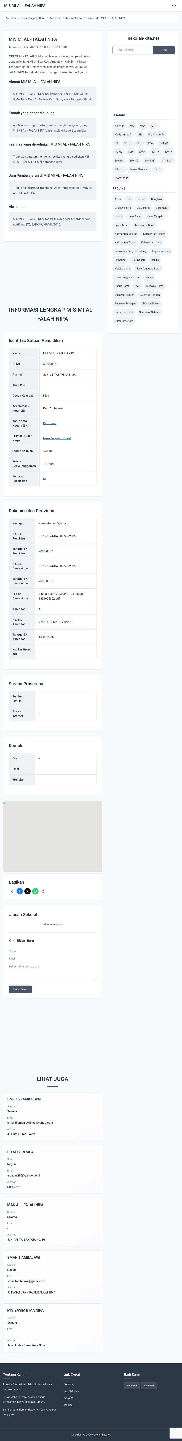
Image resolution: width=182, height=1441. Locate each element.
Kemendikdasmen (29, 1409)
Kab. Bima (49, 423)
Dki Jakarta (143, 207)
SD (116, 143)
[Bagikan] (12, 891)
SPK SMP (149, 160)
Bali (129, 199)
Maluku (155, 260)
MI (31, 61)
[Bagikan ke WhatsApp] (35, 891)
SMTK (168, 152)
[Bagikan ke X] (27, 891)
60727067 (49, 364)
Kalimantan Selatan (126, 233)
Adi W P (119, 125)
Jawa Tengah (155, 216)
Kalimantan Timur (125, 242)
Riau (137, 286)
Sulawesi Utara (151, 303)
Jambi (118, 216)
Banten (141, 199)
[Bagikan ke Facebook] (20, 891)
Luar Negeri (138, 260)
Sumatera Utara (124, 320)
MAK (142, 125)
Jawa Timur (122, 225)
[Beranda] (174, 5)
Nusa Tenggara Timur (127, 277)
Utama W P (121, 178)
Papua (149, 277)
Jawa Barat (134, 216)
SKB (138, 143)
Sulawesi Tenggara (125, 303)
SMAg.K (163, 143)
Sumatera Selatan (149, 312)
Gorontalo (161, 207)
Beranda (68, 1384)
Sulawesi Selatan (124, 294)
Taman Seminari (139, 169)
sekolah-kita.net (143, 38)
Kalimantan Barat (144, 225)
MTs (140, 134)
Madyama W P (123, 134)
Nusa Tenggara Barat (57, 438)
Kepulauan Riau (161, 251)
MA (132, 125)
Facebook (132, 1385)
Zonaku (68, 1404)
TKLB (157, 169)
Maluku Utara (122, 268)
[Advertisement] (52, 272)
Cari (164, 50)
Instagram (148, 1385)
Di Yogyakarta (123, 207)
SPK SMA (166, 160)
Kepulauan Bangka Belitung (130, 251)
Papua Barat (122, 286)
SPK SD (134, 160)
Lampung (120, 260)
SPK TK (119, 169)
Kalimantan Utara (151, 242)
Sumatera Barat (124, 312)
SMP (142, 152)
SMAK (118, 152)
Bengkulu (156, 199)
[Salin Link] (43, 891)
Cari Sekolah (71, 1391)
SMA (150, 143)
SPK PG (119, 160)
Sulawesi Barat (154, 286)
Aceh (118, 199)
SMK (130, 152)
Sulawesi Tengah (150, 294)
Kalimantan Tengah (154, 233)
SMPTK (155, 152)
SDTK (127, 143)
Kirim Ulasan (20, 989)
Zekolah (68, 1398)
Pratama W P (156, 134)
